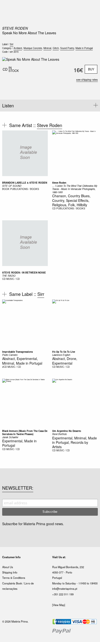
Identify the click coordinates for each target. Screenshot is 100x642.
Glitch (56, 48)
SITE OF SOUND (11, 186)
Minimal (47, 48)
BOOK (5, 189)
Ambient (18, 48)
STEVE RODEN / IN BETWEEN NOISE (24, 272)
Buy (91, 69)
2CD (4, 366)
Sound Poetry (67, 48)
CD (54, 208)
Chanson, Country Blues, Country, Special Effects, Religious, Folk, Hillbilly (71, 200)
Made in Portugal (84, 48)
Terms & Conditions (13, 578)
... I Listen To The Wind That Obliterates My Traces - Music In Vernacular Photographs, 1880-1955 (74, 189)
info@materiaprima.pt (64, 589)
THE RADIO (9, 275)
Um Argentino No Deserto (66, 431)
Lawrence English (61, 355)
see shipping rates (87, 79)
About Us (7, 567)
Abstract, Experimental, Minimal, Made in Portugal (22, 360)
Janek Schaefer (10, 437)
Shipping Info (9, 572)
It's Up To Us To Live (63, 351)
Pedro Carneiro (9, 355)
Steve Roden (15, 28)
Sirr (11, 44)
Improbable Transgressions (17, 351)
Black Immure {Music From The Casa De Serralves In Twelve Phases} (24, 432)
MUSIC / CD (13, 279)
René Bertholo (59, 434)
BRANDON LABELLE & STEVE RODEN (24, 182)
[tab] (50, 105)
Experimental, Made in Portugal (19, 443)
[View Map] (58, 605)
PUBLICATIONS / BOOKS (24, 189)
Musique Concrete (33, 48)
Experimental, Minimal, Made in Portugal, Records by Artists (74, 442)
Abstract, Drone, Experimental (64, 360)
